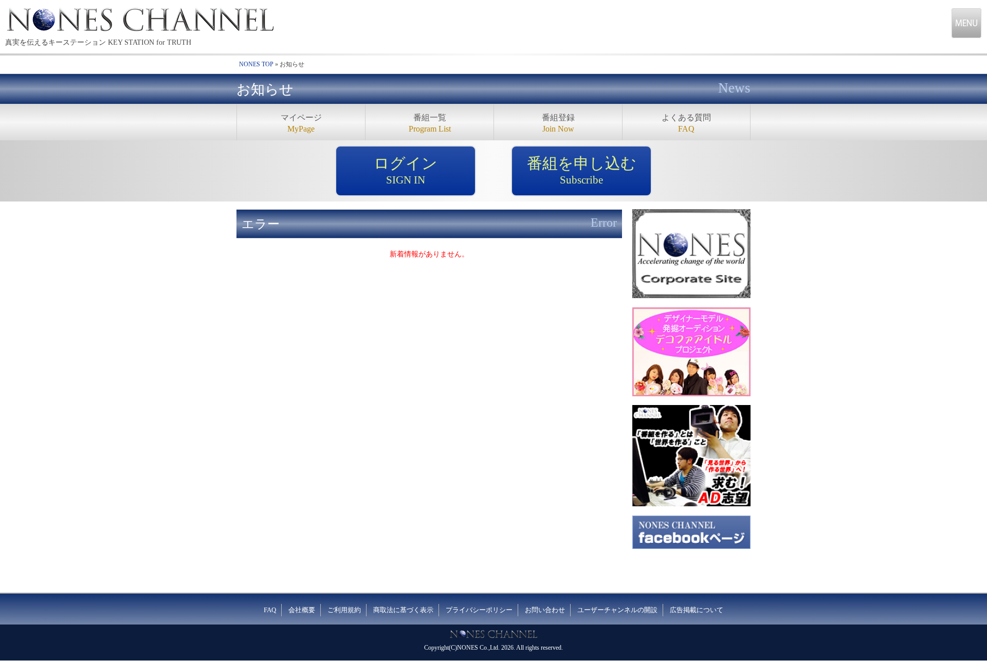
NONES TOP (256, 64)
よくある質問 (686, 123)
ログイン (405, 170)
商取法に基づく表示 (403, 610)
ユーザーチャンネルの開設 (617, 610)
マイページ (301, 123)
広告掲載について (696, 610)
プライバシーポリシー (479, 610)
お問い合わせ (545, 610)
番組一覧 (430, 123)
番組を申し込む (581, 170)
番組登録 (558, 123)
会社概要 (301, 610)
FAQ (270, 610)
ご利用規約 (344, 610)
